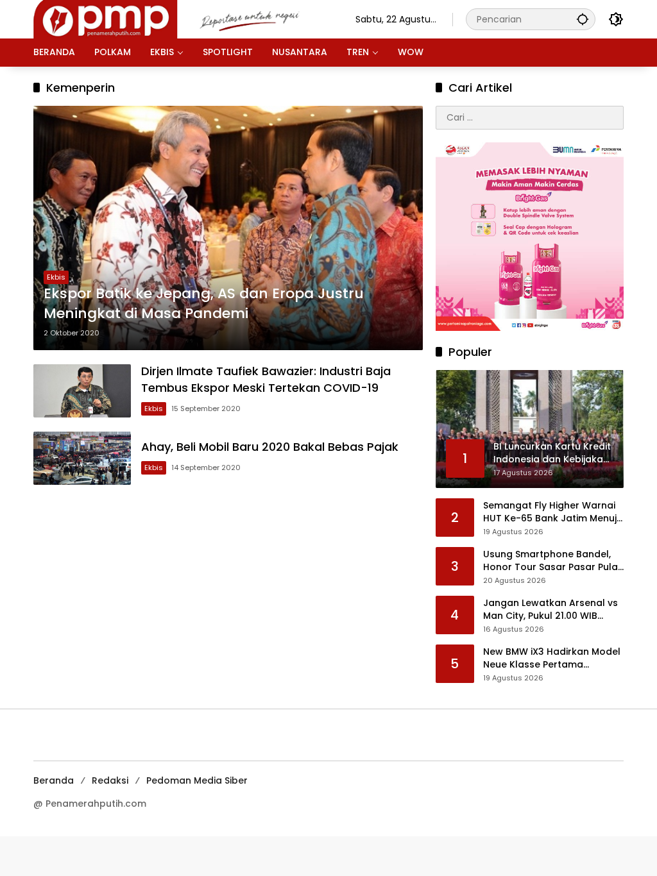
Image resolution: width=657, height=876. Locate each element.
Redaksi (110, 780)
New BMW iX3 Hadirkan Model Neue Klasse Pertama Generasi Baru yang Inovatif (551, 658)
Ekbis (56, 277)
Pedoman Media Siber (197, 780)
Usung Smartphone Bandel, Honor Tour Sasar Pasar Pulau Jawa (553, 560)
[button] (582, 18)
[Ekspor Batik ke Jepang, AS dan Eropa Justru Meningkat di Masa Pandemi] (228, 228)
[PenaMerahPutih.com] (181, 18)
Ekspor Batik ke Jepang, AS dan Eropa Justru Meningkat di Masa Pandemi (204, 303)
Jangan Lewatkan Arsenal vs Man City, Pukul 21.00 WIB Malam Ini (550, 609)
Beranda (53, 780)
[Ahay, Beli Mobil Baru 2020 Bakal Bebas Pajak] (82, 458)
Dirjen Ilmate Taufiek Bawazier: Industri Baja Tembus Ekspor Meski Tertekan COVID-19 (266, 379)
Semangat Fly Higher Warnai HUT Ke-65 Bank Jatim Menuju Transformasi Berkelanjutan (552, 512)
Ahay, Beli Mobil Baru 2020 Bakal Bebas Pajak (269, 447)
